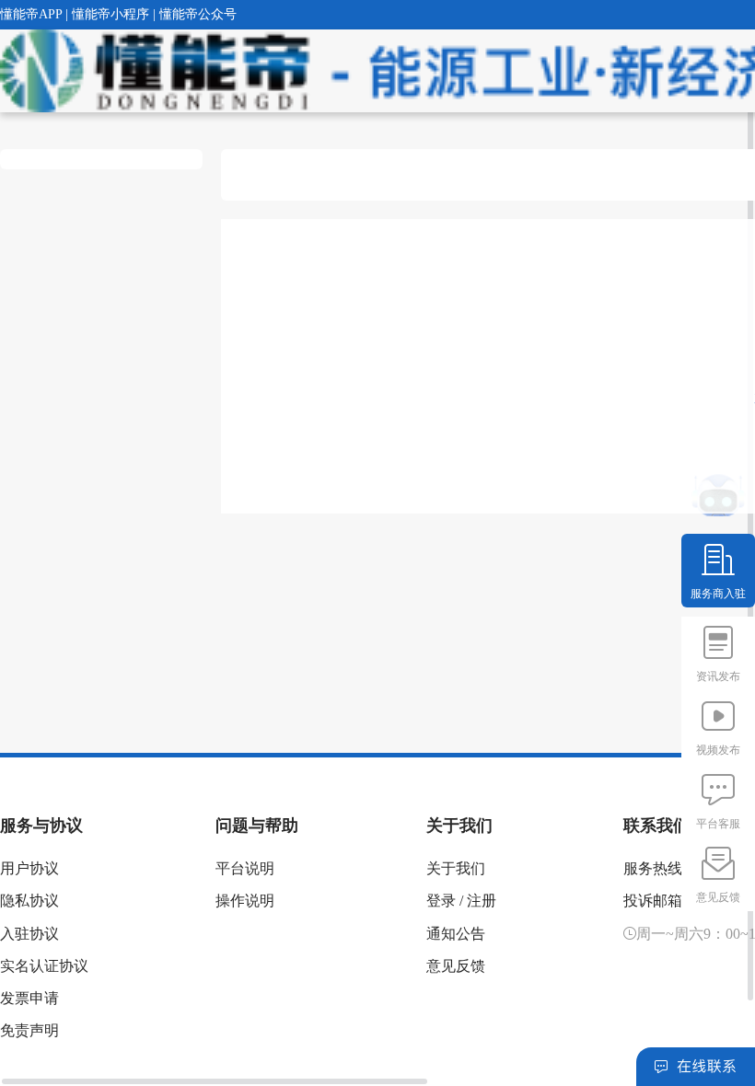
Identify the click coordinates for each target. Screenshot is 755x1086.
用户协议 (29, 868)
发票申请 (29, 998)
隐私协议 (29, 900)
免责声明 (29, 1030)
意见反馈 (455, 966)
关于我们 (455, 868)
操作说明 (244, 900)
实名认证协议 (44, 966)
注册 (481, 900)
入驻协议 (29, 934)
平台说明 (244, 868)
